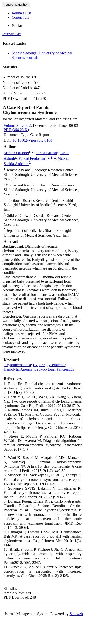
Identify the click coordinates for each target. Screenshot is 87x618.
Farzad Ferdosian (33, 158)
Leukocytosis (44, 369)
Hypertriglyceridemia (49, 365)
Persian (17, 26)
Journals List (21, 13)
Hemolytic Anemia (18, 369)
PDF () (16, 130)
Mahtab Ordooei (16, 153)
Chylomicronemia (17, 365)
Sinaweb (76, 614)
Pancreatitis (65, 369)
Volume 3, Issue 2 (17, 125)
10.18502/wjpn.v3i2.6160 (32, 140)
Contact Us (20, 17)
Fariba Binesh (46, 153)
